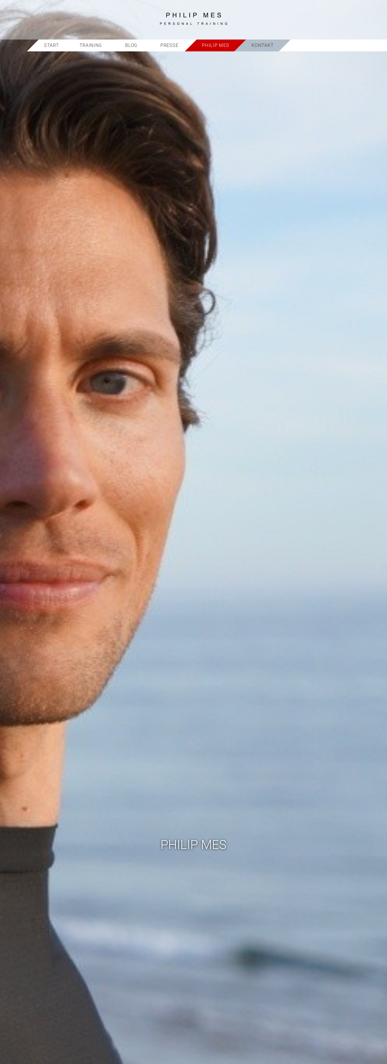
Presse (169, 45)
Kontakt (262, 45)
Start (51, 45)
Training (91, 45)
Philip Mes (215, 45)
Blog (131, 45)
